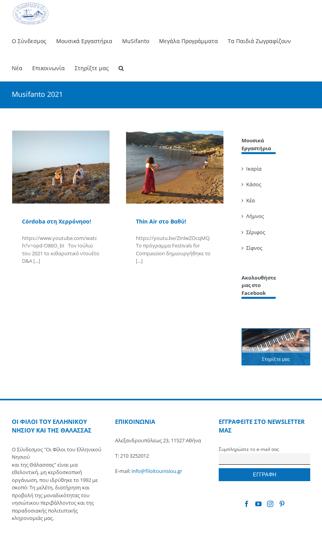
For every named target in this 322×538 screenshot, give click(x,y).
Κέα (250, 200)
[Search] (121, 67)
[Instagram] (270, 504)
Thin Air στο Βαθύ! (161, 221)
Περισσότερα (36, 278)
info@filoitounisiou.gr (157, 470)
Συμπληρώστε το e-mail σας (249, 449)
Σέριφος (255, 232)
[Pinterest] (282, 504)
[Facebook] (246, 504)
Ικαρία (254, 168)
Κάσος (253, 184)
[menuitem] (34, 40)
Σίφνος (254, 247)
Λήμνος (255, 216)
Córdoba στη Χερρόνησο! (56, 221)
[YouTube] (258, 504)
